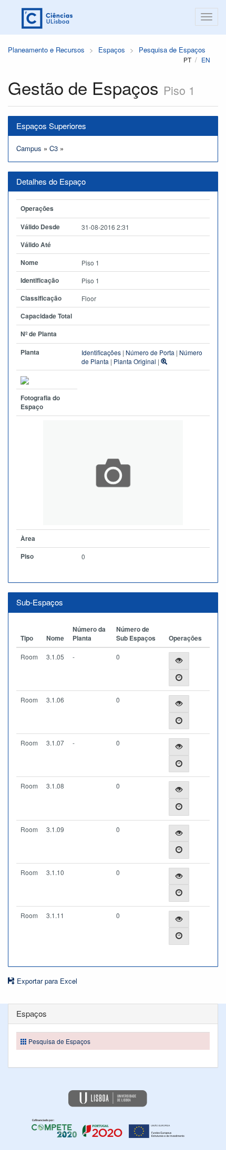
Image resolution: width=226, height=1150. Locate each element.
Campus (29, 148)
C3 (53, 148)
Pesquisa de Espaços (172, 50)
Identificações (101, 352)
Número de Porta (150, 352)
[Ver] (179, 660)
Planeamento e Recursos (46, 50)
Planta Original (135, 361)
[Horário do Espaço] (179, 678)
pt (187, 59)
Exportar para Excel (46, 981)
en (205, 59)
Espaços (111, 50)
